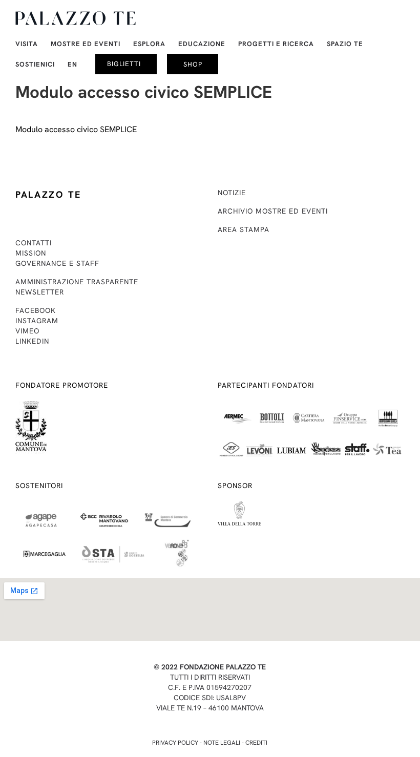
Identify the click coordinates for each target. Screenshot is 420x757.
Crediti (256, 743)
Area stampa (243, 229)
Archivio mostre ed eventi (273, 211)
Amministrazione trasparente (76, 281)
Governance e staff (57, 263)
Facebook (35, 310)
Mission (30, 253)
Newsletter (39, 292)
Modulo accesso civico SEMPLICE (76, 129)
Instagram (36, 320)
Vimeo (27, 330)
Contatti (33, 242)
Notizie (232, 192)
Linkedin (32, 341)
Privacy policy (175, 743)
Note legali (221, 743)
